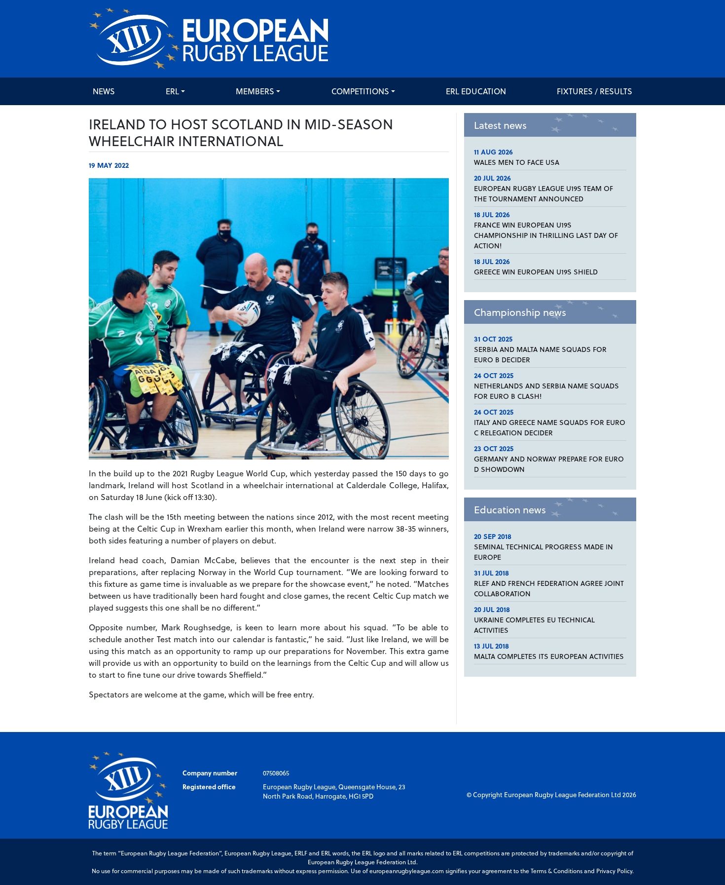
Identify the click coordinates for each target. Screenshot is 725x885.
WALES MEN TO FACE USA (516, 162)
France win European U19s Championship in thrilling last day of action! (546, 235)
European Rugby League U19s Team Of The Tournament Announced (543, 193)
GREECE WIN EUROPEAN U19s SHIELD (536, 272)
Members (255, 91)
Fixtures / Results (594, 91)
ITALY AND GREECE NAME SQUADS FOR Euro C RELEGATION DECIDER (549, 427)
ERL (172, 91)
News (104, 91)
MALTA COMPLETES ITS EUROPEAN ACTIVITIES (549, 656)
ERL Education (476, 91)
